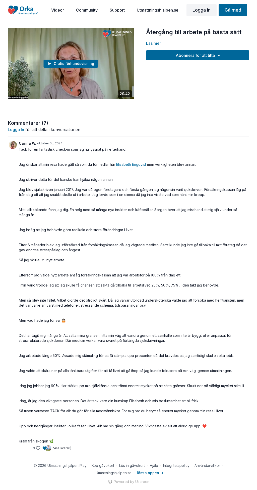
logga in (16, 129)
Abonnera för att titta (195, 55)
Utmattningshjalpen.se (114, 473)
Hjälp (154, 465)
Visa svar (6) (62, 448)
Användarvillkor (207, 465)
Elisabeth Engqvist (131, 164)
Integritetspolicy (176, 465)
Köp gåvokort (103, 465)
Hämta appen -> (149, 473)
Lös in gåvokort (132, 465)
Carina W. (27, 143)
